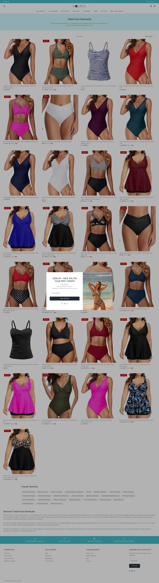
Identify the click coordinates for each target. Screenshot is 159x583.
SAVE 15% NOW (64, 298)
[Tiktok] (67, 303)
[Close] (110, 274)
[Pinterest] (64, 303)
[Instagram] (62, 303)
